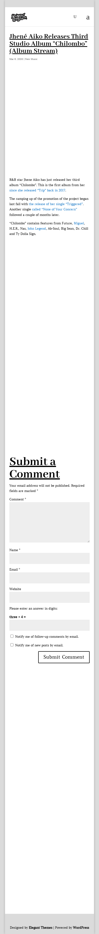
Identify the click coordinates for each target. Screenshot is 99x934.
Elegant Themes (40, 928)
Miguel (79, 223)
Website (15, 589)
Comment (17, 499)
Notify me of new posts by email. (39, 645)
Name (14, 550)
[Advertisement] (49, 125)
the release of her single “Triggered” (56, 204)
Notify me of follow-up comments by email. (47, 637)
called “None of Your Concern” (54, 209)
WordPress (81, 928)
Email (14, 570)
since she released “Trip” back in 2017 (37, 190)
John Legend (37, 229)
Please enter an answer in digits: (33, 608)
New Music (31, 59)
